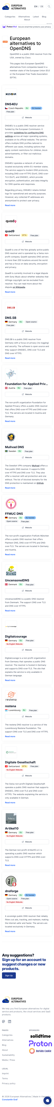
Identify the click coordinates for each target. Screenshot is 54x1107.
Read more (10, 205)
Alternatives (24, 16)
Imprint (5, 1073)
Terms (5, 1078)
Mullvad (35, 465)
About (27, 19)
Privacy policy (8, 1083)
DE (41, 6)
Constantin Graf (9, 1099)
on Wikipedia (19, 287)
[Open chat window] (47, 1101)
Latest (36, 16)
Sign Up (9, 975)
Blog (44, 16)
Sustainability (8, 1055)
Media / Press (8, 1060)
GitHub (40, 483)
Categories (10, 16)
